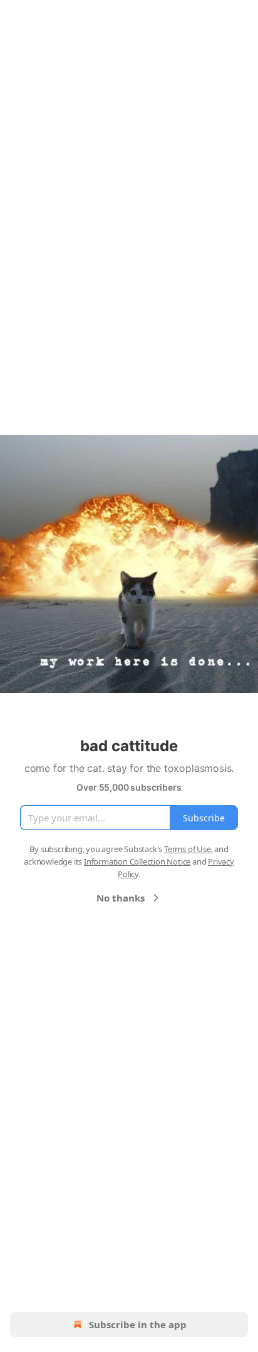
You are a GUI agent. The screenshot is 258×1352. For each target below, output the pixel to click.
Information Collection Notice (137, 861)
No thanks (120, 898)
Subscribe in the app (138, 1324)
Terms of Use (187, 849)
